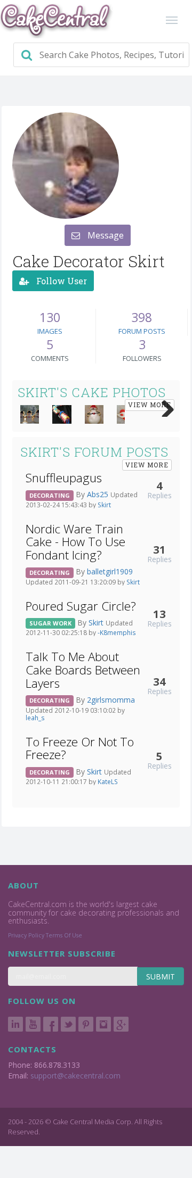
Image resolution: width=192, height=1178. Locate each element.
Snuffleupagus (64, 477)
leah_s (35, 717)
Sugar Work (50, 623)
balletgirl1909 (110, 571)
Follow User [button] (60, 280)
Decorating (49, 495)
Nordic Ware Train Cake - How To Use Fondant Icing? (75, 542)
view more (149, 404)
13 (159, 613)
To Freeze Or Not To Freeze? (80, 748)
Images (49, 331)
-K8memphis (117, 632)
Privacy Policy (26, 935)
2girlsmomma (111, 700)
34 (159, 681)
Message (104, 235)
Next (163, 406)
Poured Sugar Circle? (81, 606)
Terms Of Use (64, 935)
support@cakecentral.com (75, 1075)
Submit (160, 976)
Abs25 (98, 494)
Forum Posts (141, 331)
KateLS (108, 781)
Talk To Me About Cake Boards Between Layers (83, 669)
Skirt (104, 504)
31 (159, 549)
